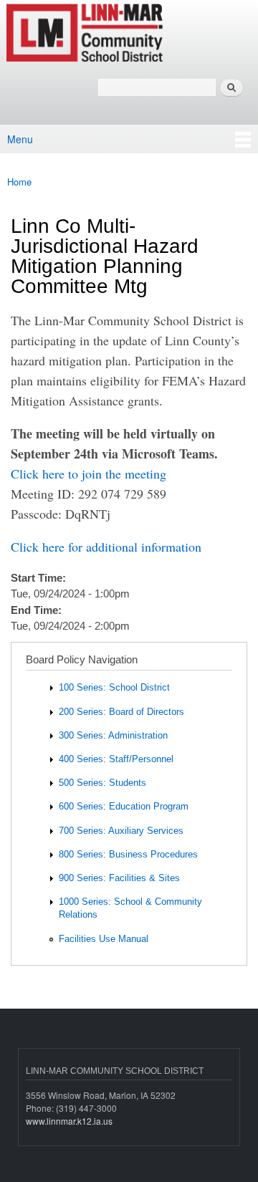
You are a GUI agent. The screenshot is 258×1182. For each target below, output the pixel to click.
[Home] (129, 33)
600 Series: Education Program (123, 806)
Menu (20, 139)
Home (19, 181)
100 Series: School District (114, 687)
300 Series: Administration (113, 735)
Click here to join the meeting (88, 473)
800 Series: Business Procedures (128, 854)
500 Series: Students (102, 782)
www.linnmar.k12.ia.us (69, 1121)
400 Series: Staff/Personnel (116, 759)
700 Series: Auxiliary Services (121, 830)
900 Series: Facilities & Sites (119, 878)
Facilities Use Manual (103, 938)
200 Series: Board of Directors (121, 711)
